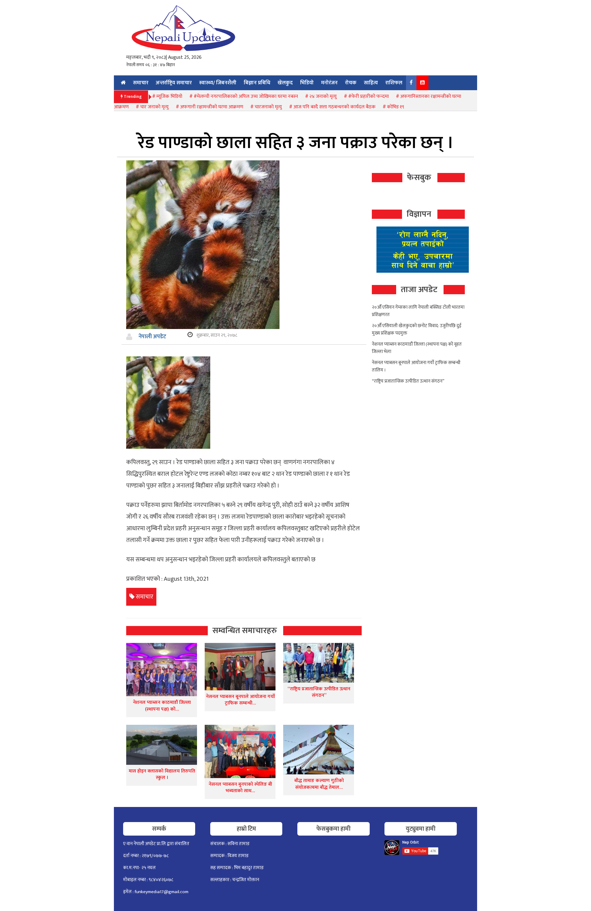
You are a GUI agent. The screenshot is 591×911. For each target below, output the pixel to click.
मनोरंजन (329, 82)
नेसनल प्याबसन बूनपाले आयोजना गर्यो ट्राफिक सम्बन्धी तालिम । (416, 366)
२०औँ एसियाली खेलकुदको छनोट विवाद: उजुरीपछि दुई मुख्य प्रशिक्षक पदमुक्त (416, 329)
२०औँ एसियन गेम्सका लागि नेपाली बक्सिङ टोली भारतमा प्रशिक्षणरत (418, 311)
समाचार (140, 82)
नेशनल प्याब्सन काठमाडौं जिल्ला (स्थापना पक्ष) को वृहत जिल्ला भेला (417, 347)
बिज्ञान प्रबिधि (257, 82)
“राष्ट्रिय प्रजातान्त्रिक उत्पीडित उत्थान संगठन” (318, 692)
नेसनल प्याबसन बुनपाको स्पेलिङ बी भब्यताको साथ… (240, 787)
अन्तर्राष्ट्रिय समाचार (174, 82)
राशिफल (393, 82)
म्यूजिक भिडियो (169, 96)
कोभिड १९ (395, 107)
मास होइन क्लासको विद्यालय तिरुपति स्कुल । (162, 774)
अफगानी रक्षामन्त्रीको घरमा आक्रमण (211, 107)
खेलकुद (285, 82)
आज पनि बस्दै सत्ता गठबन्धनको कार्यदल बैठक (334, 107)
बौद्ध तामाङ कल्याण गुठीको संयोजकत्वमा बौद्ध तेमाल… (319, 784)
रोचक (350, 82)
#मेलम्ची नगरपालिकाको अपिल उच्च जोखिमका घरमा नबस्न (246, 96)
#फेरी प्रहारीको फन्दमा (368, 96)
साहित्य (371, 82)
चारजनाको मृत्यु (268, 107)
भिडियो (307, 82)
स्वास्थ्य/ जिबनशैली (217, 82)
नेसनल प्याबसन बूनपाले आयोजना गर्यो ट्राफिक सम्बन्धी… (240, 700)
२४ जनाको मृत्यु (323, 96)
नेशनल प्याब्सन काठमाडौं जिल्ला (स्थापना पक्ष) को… (162, 705)
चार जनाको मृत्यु (154, 107)
